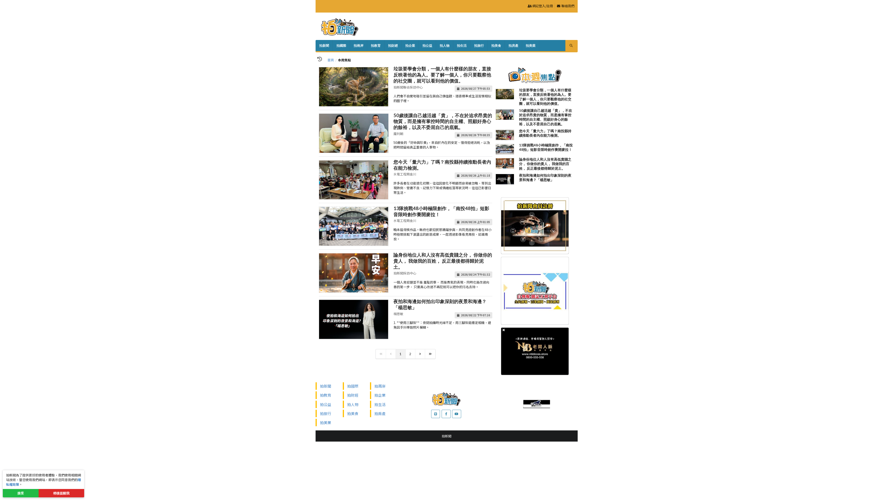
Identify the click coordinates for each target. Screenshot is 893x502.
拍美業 (531, 45)
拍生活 (462, 45)
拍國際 (341, 45)
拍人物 (445, 45)
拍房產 (513, 45)
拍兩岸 (358, 45)
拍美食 (496, 45)
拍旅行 (479, 45)
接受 (20, 493)
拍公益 (427, 45)
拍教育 (376, 45)
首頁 (330, 60)
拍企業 (410, 45)
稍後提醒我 (61, 493)
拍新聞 (324, 45)
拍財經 (393, 45)
